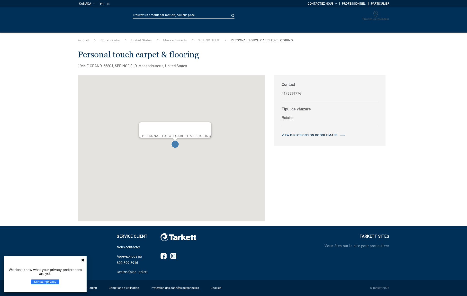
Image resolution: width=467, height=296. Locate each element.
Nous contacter (128, 247)
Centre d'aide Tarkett (132, 272)
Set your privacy (45, 282)
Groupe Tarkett (87, 288)
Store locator (110, 40)
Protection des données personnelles (175, 288)
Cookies (216, 288)
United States (141, 40)
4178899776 (291, 93)
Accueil (83, 40)
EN (108, 3)
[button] (175, 144)
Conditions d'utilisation (124, 288)
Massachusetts (175, 40)
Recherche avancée (251, 16)
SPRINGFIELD (208, 40)
